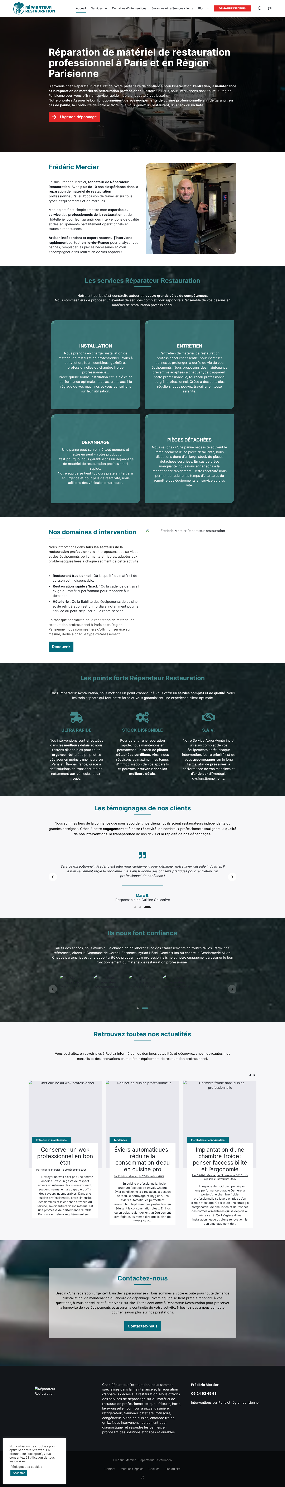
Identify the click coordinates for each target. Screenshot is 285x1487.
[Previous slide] (53, 877)
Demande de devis (232, 8)
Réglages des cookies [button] (26, 1467)
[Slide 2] (144, 907)
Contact (110, 1469)
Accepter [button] (19, 1472)
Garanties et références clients (172, 8)
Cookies (154, 1469)
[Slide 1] (137, 907)
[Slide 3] (149, 907)
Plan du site (172, 1469)
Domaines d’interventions (129, 8)
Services (97, 8)
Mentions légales (132, 1469)
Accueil (81, 8)
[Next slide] (232, 877)
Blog (201, 8)
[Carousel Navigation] (143, 1075)
